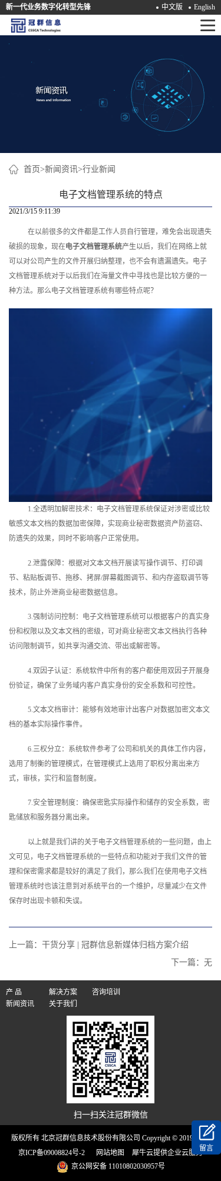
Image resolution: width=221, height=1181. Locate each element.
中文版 (172, 7)
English (204, 7)
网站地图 (108, 1153)
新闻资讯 (61, 169)
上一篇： (99, 944)
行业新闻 (99, 169)
